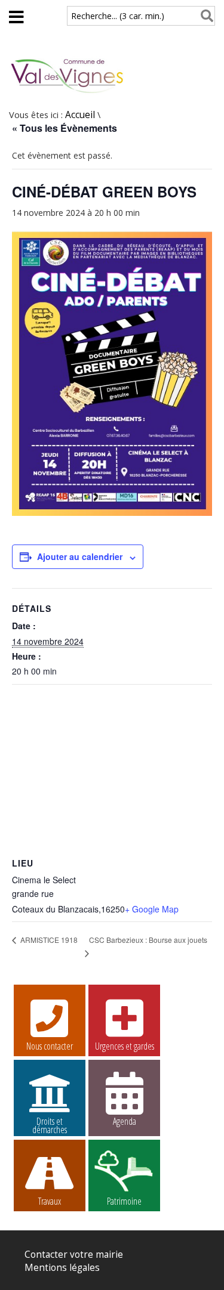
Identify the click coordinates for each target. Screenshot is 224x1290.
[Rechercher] (204, 15)
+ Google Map (152, 909)
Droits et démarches (49, 1123)
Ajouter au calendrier (79, 556)
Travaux (49, 1201)
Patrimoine (124, 1201)
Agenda (124, 1121)
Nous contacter (49, 1046)
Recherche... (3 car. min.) (117, 15)
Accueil (80, 115)
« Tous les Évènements (64, 128)
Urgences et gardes (124, 1046)
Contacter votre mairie (73, 1254)
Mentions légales (62, 1267)
